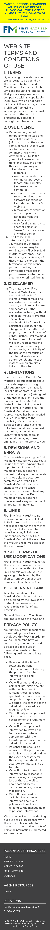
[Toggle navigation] (45, 27)
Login (7, 891)
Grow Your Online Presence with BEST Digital (25, 922)
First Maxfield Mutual (22, 921)
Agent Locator (13, 866)
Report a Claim (13, 861)
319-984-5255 (12, 911)
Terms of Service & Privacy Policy (29, 924)
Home (7, 856)
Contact (9, 876)
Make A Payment (14, 871)
